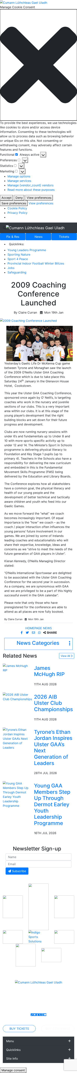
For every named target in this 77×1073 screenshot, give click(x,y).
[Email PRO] (34, 1015)
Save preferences (13, 203)
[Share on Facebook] (22, 632)
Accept (6, 198)
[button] (38, 65)
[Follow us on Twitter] (39, 1015)
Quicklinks (13, 1050)
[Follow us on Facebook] (37, 1015)
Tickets (64, 237)
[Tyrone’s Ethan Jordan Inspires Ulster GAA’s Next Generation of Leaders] (18, 738)
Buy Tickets (19, 1028)
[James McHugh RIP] (18, 668)
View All (66, 655)
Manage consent (13, 1070)
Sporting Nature (18, 254)
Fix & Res (12, 237)
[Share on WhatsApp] (39, 632)
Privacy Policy (17, 213)
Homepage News (38, 628)
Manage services (19, 181)
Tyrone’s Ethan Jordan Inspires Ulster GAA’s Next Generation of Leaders (53, 747)
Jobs (10, 268)
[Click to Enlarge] (38, 320)
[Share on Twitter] (27, 632)
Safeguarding (16, 272)
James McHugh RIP (49, 671)
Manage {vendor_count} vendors (30, 185)
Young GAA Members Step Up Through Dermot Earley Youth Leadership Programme (52, 804)
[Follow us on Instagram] (42, 1015)
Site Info (12, 1058)
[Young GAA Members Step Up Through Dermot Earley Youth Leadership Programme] (18, 794)
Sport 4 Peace (17, 259)
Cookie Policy (17, 208)
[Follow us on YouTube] (45, 1015)
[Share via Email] (34, 632)
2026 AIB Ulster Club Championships (53, 703)
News (38, 237)
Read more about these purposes (31, 190)
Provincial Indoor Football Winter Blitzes (35, 263)
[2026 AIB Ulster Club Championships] (18, 696)
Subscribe (18, 871)
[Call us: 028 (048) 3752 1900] (32, 1015)
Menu (10, 1041)
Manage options (18, 176)
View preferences (39, 198)
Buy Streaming (58, 1028)
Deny (19, 198)
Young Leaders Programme (26, 250)
